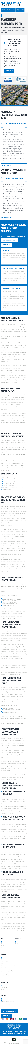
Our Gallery (18, 944)
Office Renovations (6, 964)
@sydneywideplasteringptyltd (10, 1003)
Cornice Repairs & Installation (9, 966)
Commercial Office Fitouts (8, 972)
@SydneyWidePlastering (8, 1001)
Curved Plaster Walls (7, 968)
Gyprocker (4, 960)
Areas (2, 989)
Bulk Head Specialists (7, 962)
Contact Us (4, 987)
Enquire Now (20, 10)
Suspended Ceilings (6, 970)
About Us (17, 946)
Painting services (6, 976)
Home (2, 944)
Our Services (4, 946)
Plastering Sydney (6, 974)
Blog (2, 948)
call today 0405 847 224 (8, 10)
